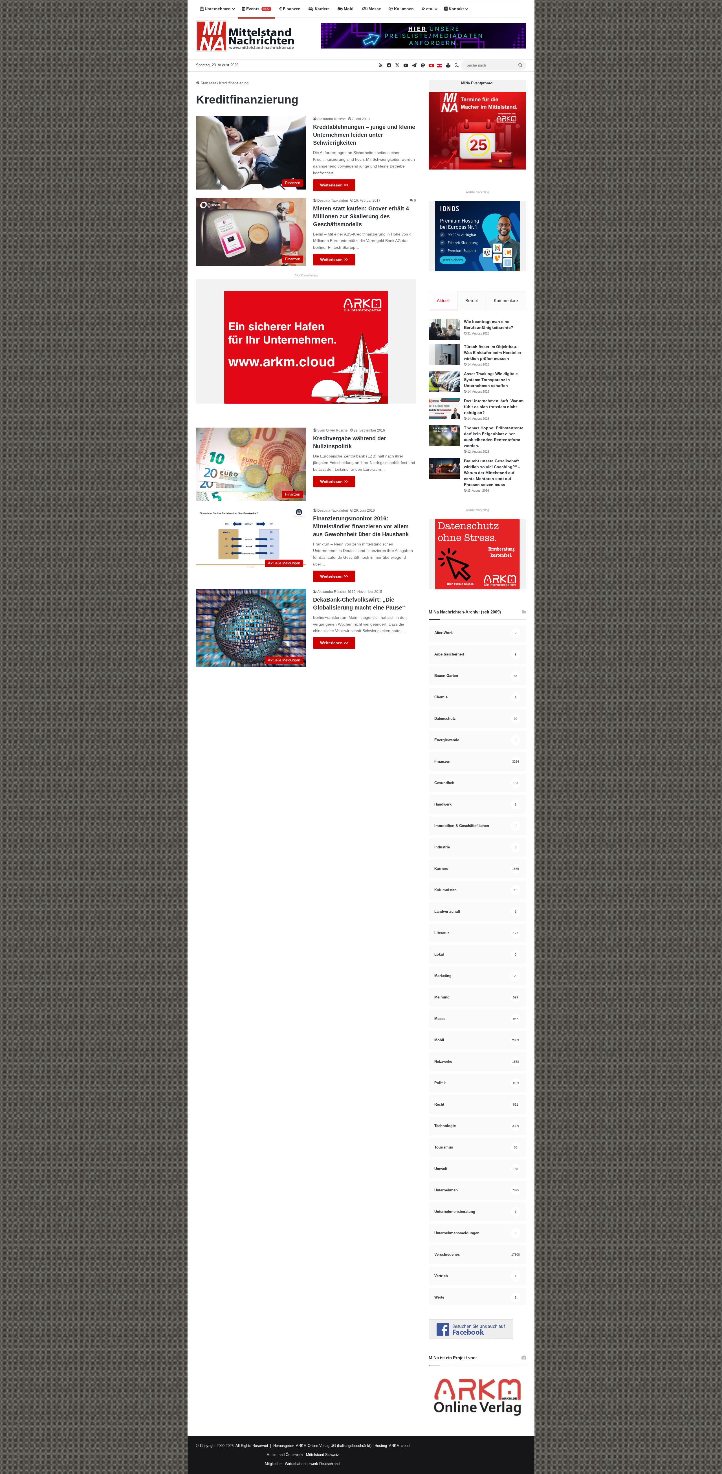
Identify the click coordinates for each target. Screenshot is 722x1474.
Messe (374, 8)
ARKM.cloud (399, 1446)
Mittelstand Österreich (285, 1455)
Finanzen (291, 8)
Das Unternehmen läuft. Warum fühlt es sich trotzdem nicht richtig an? (493, 407)
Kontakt (456, 8)
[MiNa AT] (439, 65)
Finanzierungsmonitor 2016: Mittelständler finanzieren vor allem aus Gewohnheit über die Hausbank (361, 526)
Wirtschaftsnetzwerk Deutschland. (313, 1464)
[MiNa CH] (431, 65)
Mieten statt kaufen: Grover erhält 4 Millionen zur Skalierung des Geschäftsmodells (361, 216)
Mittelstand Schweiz (322, 1455)
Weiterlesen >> (334, 185)
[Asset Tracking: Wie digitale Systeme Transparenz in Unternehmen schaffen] (444, 381)
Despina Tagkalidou (332, 201)
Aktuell (443, 300)
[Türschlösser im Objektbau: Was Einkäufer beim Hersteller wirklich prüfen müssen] (444, 354)
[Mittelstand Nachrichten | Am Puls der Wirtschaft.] (245, 38)
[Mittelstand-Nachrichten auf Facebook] (471, 1338)
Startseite (207, 83)
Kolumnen (403, 8)
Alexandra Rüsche (331, 119)
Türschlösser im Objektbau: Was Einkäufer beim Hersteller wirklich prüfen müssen (492, 352)
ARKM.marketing (306, 275)
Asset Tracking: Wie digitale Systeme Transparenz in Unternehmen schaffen (491, 379)
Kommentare (506, 300)
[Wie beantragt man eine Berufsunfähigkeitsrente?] (444, 329)
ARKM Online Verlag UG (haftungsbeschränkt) (333, 1446)
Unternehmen (217, 8)
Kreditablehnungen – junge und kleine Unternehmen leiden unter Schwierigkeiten (364, 135)
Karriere (322, 8)
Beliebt (471, 300)
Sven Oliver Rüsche (332, 430)
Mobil (349, 8)
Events (257, 8)
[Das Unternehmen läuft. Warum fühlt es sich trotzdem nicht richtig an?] (444, 408)
